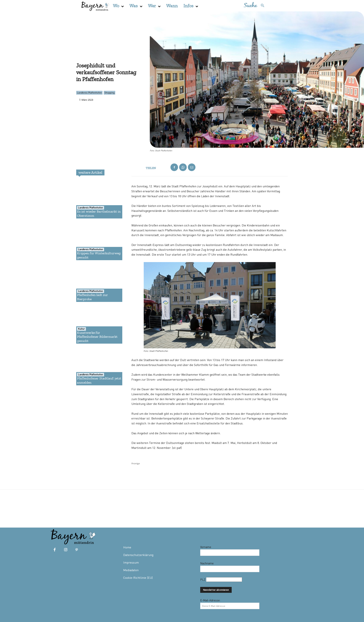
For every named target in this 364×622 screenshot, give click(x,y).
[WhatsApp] (183, 167)
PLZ (203, 579)
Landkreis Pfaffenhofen (89, 92)
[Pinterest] (76, 549)
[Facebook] (174, 167)
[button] (256, 5)
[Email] (191, 167)
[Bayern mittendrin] (95, 5)
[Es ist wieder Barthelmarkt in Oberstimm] (89, 199)
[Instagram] (65, 549)
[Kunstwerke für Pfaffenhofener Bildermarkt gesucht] (89, 325)
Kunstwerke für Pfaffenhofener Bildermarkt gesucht (97, 337)
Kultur (81, 328)
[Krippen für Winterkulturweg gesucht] (89, 241)
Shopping (109, 92)
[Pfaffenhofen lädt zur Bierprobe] (89, 283)
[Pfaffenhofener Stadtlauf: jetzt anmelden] (89, 366)
